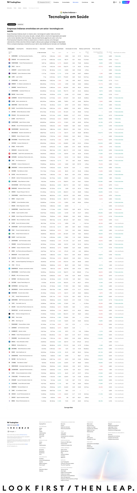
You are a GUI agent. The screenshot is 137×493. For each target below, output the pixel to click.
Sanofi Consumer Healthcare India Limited (26, 226)
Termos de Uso (64, 469)
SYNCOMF (14, 380)
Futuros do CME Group (66, 442)
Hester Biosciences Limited (24, 348)
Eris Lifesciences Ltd (21, 160)
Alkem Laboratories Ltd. (21, 101)
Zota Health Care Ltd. (21, 303)
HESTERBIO (14, 348)
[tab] (11, 24)
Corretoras (85, 2)
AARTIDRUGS (14, 285)
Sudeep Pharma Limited (24, 209)
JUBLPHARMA (15, 195)
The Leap (63, 437)
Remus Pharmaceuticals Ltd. (22, 400)
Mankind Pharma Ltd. (22, 87)
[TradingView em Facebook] (11, 428)
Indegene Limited (20, 198)
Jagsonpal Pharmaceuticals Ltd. (26, 369)
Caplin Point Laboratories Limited (26, 153)
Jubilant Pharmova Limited (25, 195)
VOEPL (13, 373)
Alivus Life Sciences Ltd (21, 174)
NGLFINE (13, 359)
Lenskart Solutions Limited (24, 70)
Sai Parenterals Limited (23, 327)
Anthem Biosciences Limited (23, 111)
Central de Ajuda (65, 454)
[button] (60, 2)
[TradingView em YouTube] (14, 428)
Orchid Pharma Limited (24, 272)
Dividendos (41, 452)
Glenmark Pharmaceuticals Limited (26, 97)
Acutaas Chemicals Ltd (22, 143)
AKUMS (13, 216)
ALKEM (13, 101)
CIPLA (13, 66)
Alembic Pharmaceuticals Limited (24, 178)
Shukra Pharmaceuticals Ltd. (26, 355)
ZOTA (13, 303)
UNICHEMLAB (14, 289)
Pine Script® (42, 465)
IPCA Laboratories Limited (23, 115)
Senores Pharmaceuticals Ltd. (24, 244)
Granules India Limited (23, 150)
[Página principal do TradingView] (14, 2)
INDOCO (13, 341)
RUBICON (14, 136)
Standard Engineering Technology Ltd (25, 261)
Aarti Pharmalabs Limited (25, 240)
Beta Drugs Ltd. (19, 320)
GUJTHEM (14, 282)
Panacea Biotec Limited (24, 324)
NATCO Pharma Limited (24, 184)
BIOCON (13, 94)
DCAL (13, 313)
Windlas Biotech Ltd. (22, 345)
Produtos (56, 2)
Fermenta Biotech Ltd (23, 387)
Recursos (63, 423)
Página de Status (65, 480)
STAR (13, 233)
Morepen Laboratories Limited (26, 268)
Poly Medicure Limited (22, 171)
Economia (41, 449)
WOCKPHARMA (15, 129)
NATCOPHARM (15, 184)
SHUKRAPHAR (15, 355)
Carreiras (63, 455)
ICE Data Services (23, 434)
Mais (92, 2)
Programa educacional (113, 439)
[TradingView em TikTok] (25, 428)
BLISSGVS (14, 258)
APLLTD (13, 177)
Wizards (89, 445)
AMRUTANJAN (15, 366)
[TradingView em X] (8, 428)
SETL (13, 261)
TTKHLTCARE (14, 376)
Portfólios (41, 458)
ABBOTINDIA (14, 104)
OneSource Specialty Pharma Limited (26, 167)
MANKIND (14, 87)
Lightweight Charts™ (113, 427)
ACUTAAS (14, 143)
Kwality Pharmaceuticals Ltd (22, 296)
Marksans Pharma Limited (24, 188)
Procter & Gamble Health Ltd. (23, 230)
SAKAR (13, 352)
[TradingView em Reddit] (28, 428)
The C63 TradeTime (65, 465)
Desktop (41, 471)
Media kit (63, 457)
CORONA (13, 202)
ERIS (13, 160)
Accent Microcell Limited (24, 383)
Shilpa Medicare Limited (23, 181)
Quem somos (64, 449)
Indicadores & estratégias (93, 443)
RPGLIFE (13, 275)
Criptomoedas (42, 433)
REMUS (13, 400)
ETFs (40, 429)
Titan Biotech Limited (22, 362)
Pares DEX (41, 436)
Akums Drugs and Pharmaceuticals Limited (25, 216)
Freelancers (89, 446)
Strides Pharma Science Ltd (22, 233)
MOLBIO (13, 205)
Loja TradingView (65, 461)
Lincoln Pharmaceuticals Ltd (23, 394)
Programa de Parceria (113, 437)
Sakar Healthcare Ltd (21, 352)
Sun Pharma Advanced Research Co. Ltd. (25, 251)
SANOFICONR (14, 226)
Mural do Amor (90, 425)
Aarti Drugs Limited (23, 286)
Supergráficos (42, 423)
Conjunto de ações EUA (66, 445)
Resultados (41, 451)
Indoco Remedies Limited (22, 341)
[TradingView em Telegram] (22, 428)
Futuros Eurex (64, 443)
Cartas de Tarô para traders (67, 463)
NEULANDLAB (15, 132)
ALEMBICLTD (14, 331)
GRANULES (14, 150)
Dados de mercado (65, 427)
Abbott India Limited (23, 104)
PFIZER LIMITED (20, 146)
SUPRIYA (13, 247)
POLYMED (14, 170)
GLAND (13, 118)
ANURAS (13, 191)
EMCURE (13, 125)
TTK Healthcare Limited (24, 376)
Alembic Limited (22, 331)
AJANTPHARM (15, 122)
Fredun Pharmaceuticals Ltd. (23, 334)
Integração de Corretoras (114, 436)
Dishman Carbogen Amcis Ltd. (23, 313)
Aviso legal (63, 471)
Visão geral (63, 433)
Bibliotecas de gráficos (113, 425)
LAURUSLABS (15, 80)
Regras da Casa (90, 430)
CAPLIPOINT (14, 153)
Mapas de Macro (43, 463)
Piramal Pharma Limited (24, 139)
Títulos (40, 431)
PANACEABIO (14, 324)
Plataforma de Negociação (114, 430)
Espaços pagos (90, 448)
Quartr (26, 444)
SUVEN (13, 223)
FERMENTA (14, 386)
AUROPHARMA (15, 90)
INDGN (13, 198)
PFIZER (13, 146)
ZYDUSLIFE (14, 73)
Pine (40, 437)
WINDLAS (14, 345)
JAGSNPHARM (15, 369)
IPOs (40, 454)
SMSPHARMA (14, 299)
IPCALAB (13, 115)
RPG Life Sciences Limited (23, 275)
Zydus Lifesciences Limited (24, 73)
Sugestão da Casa (91, 439)
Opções (41, 461)
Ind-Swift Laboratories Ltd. (25, 310)
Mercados (75, 2)
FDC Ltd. (18, 265)
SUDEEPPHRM (15, 209)
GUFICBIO (14, 278)
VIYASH (13, 212)
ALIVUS (13, 174)
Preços (62, 425)
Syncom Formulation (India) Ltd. (24, 380)
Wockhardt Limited (24, 129)
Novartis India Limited (23, 292)
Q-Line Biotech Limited (21, 390)
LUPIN (13, 76)
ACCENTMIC (14, 383)
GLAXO (13, 108)
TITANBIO (14, 362)
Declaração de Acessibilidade (68, 475)
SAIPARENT (14, 327)
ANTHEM (13, 111)
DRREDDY (14, 83)
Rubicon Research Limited (23, 136)
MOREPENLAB (15, 268)
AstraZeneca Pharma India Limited (26, 157)
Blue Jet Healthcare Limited (23, 219)
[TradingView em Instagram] (17, 428)
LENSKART (14, 69)
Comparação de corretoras (67, 436)
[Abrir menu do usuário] (119, 2)
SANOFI (13, 237)
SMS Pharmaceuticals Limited (26, 299)
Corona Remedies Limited (23, 202)
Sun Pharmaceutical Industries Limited (26, 56)
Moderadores (90, 431)
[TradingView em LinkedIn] (20, 428)
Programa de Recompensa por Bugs (69, 478)
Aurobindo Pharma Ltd (24, 90)
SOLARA (13, 306)
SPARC (13, 251)
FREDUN (13, 334)
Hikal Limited (19, 317)
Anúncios (110, 434)
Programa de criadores (92, 428)
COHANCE (14, 164)
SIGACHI (13, 397)
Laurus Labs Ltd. (23, 80)
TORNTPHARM (15, 62)
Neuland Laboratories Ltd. (25, 132)
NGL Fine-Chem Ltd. (21, 359)
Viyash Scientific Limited (22, 212)
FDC (13, 265)
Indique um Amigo (91, 427)
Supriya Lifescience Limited (23, 247)
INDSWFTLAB (14, 310)
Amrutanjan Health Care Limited (26, 366)
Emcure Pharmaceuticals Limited (24, 125)
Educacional (90, 437)
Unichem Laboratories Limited (26, 289)
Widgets (110, 423)
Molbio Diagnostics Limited (22, 205)
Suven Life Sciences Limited (22, 223)
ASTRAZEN (14, 157)
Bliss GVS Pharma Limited (23, 258)
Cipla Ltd (18, 66)
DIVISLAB (14, 59)
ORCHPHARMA (15, 272)
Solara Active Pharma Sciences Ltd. (25, 306)
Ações (40, 428)
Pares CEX (41, 434)
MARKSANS (14, 188)
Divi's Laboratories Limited (23, 59)
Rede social (89, 423)
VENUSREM (14, 338)
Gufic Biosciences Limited (23, 279)
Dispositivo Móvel (43, 469)
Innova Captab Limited (23, 254)
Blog (62, 452)
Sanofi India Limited (21, 237)
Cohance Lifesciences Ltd (23, 164)
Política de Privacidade (66, 472)
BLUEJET (13, 219)
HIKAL (13, 317)
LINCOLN (13, 393)
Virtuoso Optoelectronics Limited (23, 373)
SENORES (14, 244)
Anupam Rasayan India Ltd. (23, 191)
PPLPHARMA (14, 139)
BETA (13, 320)
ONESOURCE (14, 167)
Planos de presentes (65, 428)
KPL (13, 296)
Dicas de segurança (65, 477)
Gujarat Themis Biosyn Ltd (23, 282)
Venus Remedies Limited (23, 338)
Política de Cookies (65, 474)
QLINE (13, 390)
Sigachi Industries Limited (23, 397)
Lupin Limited (19, 76)
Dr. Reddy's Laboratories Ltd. (24, 83)
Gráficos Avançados (112, 428)
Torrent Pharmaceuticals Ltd (26, 63)
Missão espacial (64, 451)
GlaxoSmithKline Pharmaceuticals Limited (25, 108)
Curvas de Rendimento (44, 460)
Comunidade (65, 2)
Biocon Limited (19, 94)
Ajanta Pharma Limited (24, 122)
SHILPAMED (14, 181)
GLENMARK (14, 97)
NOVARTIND (14, 292)
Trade (88, 436)
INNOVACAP (14, 254)
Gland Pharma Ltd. (20, 118)
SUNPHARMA (14, 56)
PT (116, 2)
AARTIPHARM (15, 240)
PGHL (13, 230)
